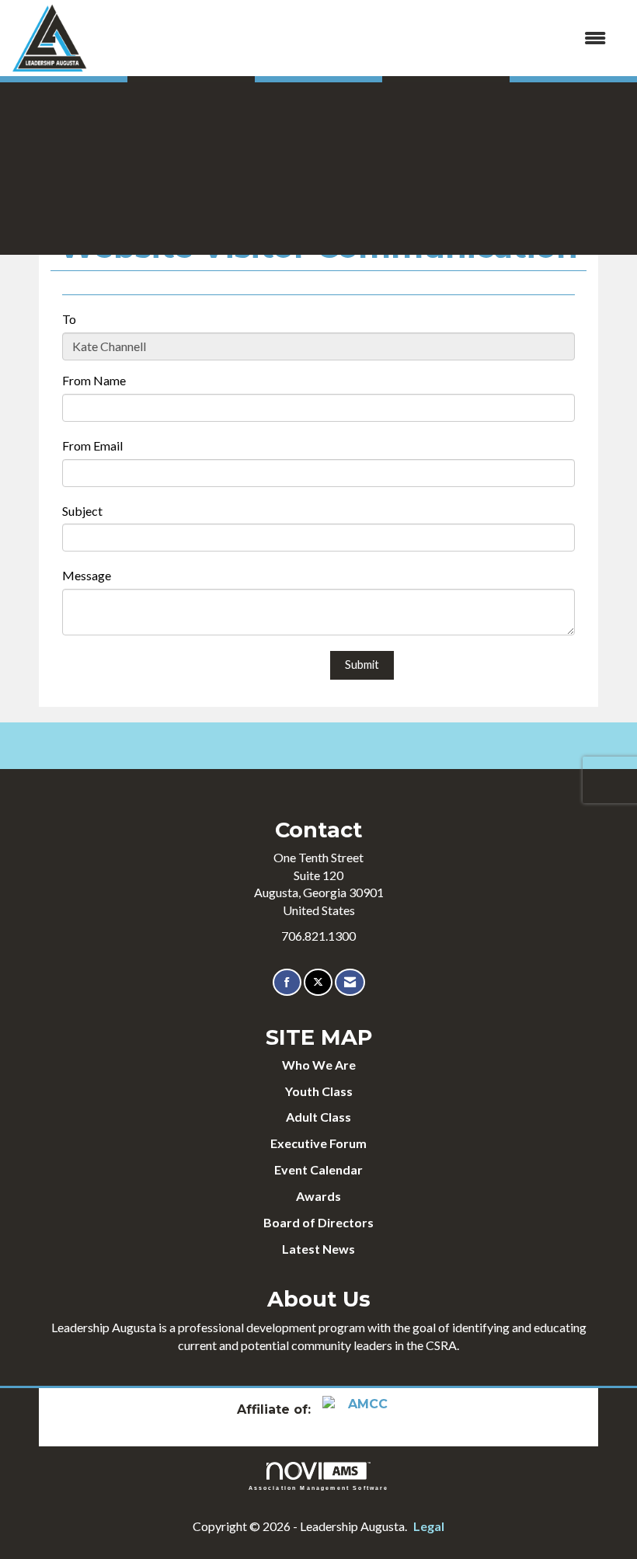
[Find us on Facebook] (287, 982)
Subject (82, 510)
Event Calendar (318, 1169)
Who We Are (319, 1064)
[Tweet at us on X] (318, 982)
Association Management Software (319, 1487)
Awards (318, 1195)
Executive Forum (318, 1143)
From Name (94, 380)
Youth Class (319, 1091)
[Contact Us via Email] (350, 982)
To (69, 318)
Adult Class (318, 1116)
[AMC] (361, 1409)
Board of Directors (318, 1222)
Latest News (318, 1248)
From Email (92, 445)
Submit (362, 664)
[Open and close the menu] (355, 38)
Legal (428, 1526)
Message (86, 575)
